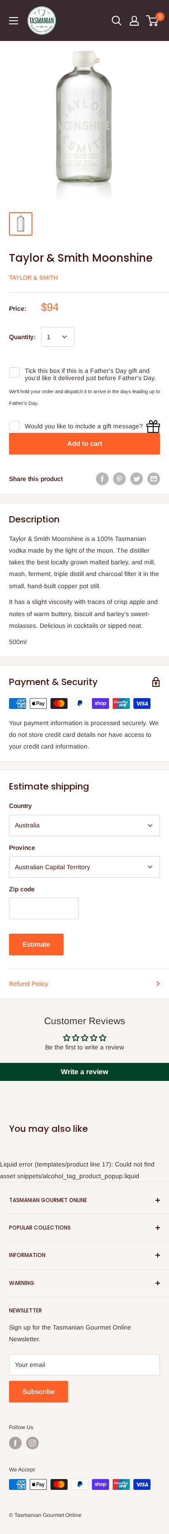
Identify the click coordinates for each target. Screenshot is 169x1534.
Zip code (22, 889)
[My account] (134, 21)
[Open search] (117, 21)
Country (20, 805)
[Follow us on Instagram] (32, 1443)
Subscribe (39, 1391)
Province (22, 847)
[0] (152, 20)
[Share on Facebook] (102, 478)
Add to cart (84, 443)
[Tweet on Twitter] (136, 478)
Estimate (36, 944)
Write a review (84, 1072)
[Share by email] (153, 478)
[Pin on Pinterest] (119, 478)
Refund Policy (28, 983)
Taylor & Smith (33, 277)
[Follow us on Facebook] (15, 1443)
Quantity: (22, 336)
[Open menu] (13, 20)
